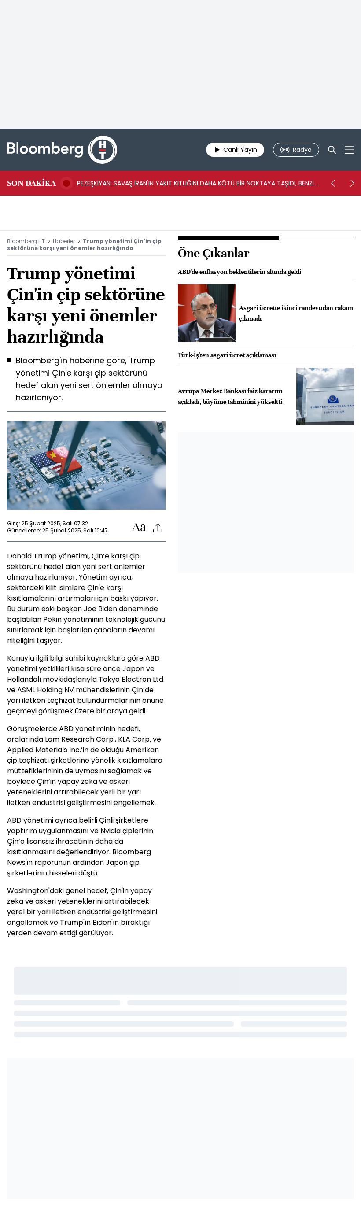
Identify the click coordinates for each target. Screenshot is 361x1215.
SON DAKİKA (31, 183)
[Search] (332, 150)
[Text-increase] (139, 527)
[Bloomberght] (62, 150)
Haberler (64, 241)
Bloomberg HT (26, 241)
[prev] (333, 183)
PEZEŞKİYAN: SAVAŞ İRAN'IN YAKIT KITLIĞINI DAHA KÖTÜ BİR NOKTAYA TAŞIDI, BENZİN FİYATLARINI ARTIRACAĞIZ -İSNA (197, 183)
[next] (352, 183)
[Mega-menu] (349, 150)
